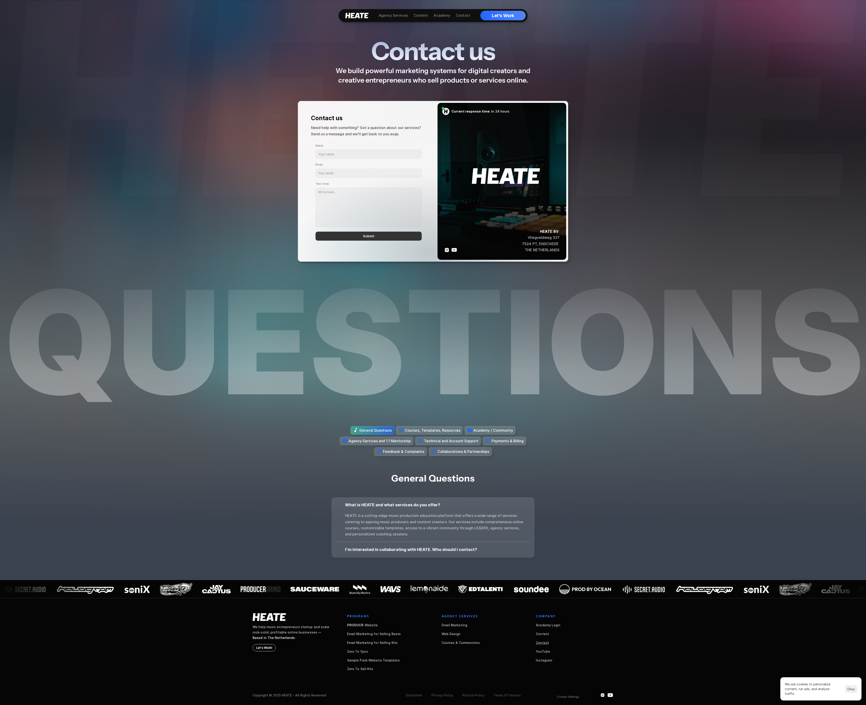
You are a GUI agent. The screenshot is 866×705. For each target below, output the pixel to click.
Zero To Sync (357, 651)
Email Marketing (455, 625)
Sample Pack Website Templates (373, 660)
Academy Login (548, 625)
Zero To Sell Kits (360, 669)
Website (362, 625)
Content (542, 634)
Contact (542, 643)
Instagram (544, 660)
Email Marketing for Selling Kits (372, 643)
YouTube (543, 651)
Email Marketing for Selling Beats (374, 634)
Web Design (451, 634)
